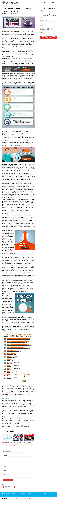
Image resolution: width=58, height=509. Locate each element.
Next (17, 487)
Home (41, 2)
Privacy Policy (47, 493)
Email (4, 470)
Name (5, 466)
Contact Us (51, 2)
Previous (7, 487)
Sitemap (41, 493)
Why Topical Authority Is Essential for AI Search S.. (7, 443)
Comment (5, 455)
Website (45, 2)
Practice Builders (15, 13)
